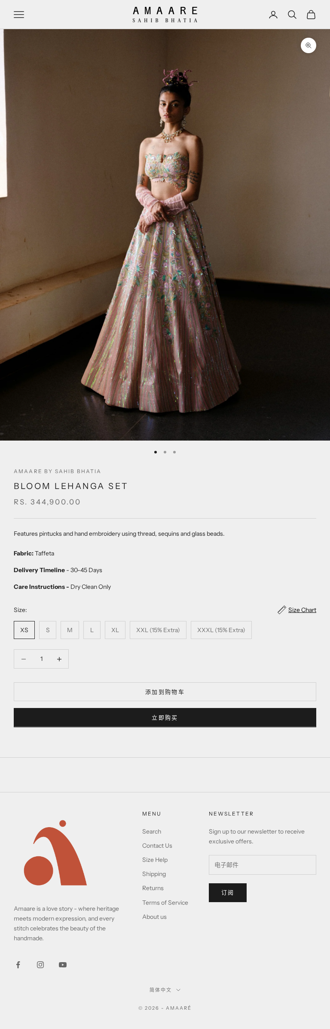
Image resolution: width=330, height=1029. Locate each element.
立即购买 (165, 717)
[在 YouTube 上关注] (62, 964)
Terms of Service (165, 902)
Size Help (155, 860)
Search (151, 831)
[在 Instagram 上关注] (40, 964)
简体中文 (161, 990)
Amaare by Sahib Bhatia (58, 471)
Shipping (154, 874)
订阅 (228, 892)
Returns (153, 888)
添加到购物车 (165, 691)
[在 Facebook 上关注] (18, 964)
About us (154, 917)
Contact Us (157, 845)
